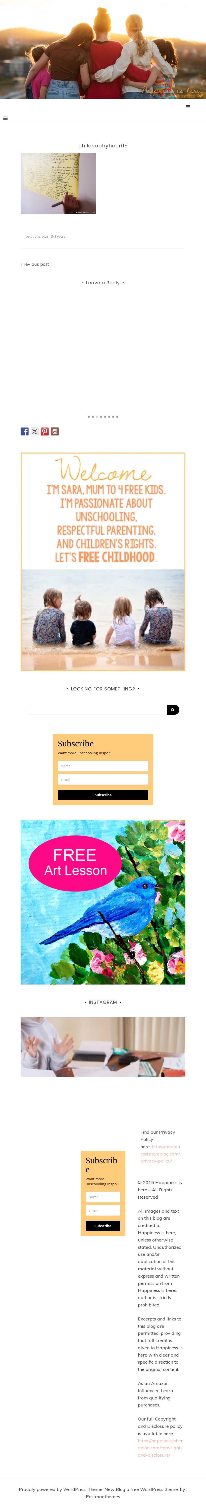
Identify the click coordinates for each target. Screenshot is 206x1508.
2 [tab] (93, 417)
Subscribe (103, 794)
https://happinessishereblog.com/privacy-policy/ (160, 1154)
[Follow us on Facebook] (25, 431)
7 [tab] (113, 417)
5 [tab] (105, 417)
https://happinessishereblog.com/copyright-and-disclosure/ (160, 1448)
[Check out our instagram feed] (55, 431)
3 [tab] (97, 417)
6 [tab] (109, 417)
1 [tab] (89, 417)
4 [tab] (101, 417)
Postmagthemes (103, 1496)
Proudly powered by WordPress (52, 1489)
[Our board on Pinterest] (45, 431)
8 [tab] (117, 417)
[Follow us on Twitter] (35, 431)
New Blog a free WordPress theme (141, 1489)
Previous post (35, 264)
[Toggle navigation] (5, 118)
